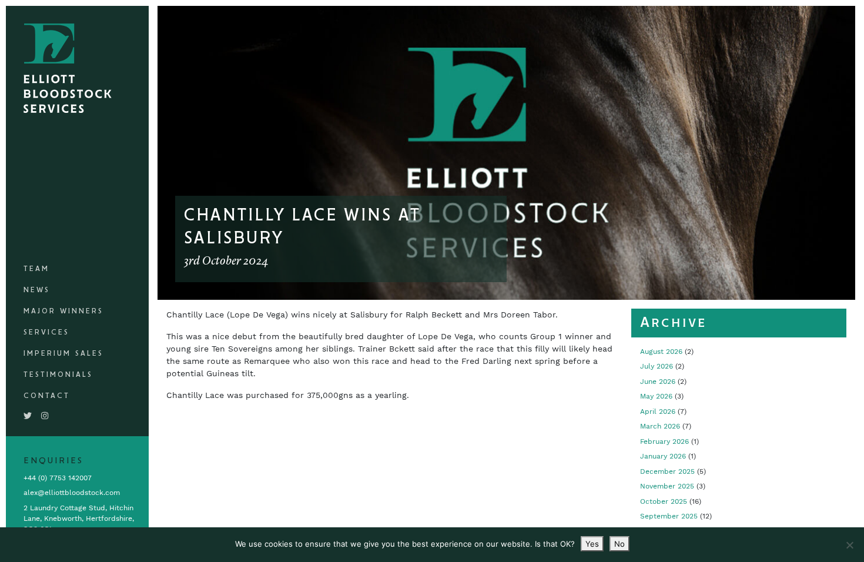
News (37, 290)
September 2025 (669, 516)
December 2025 (667, 471)
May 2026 (656, 396)
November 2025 (667, 486)
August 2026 (661, 351)
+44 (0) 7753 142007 (58, 478)
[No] (849, 545)
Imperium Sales (63, 353)
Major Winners (63, 311)
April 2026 (657, 411)
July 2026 (656, 366)
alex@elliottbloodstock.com (72, 493)
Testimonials (58, 374)
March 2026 (660, 426)
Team (36, 269)
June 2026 (657, 381)
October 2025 (663, 501)
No (619, 543)
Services (46, 332)
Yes (592, 543)
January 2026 (663, 456)
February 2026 (664, 441)
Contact (47, 396)
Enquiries (53, 461)
